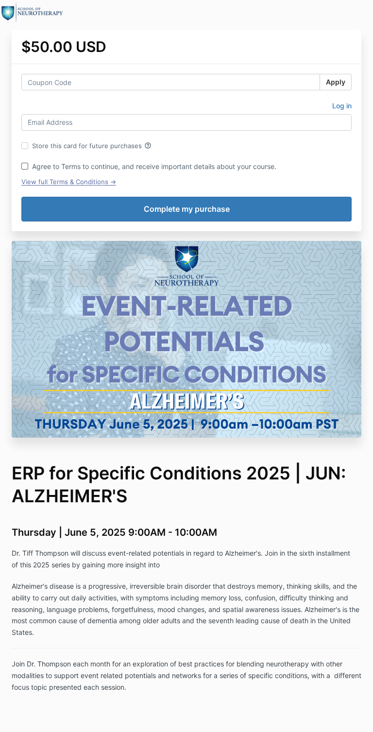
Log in (342, 106)
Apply (335, 82)
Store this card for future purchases (92, 146)
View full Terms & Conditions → (68, 182)
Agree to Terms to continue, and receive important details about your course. (154, 166)
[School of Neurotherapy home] (32, 12)
